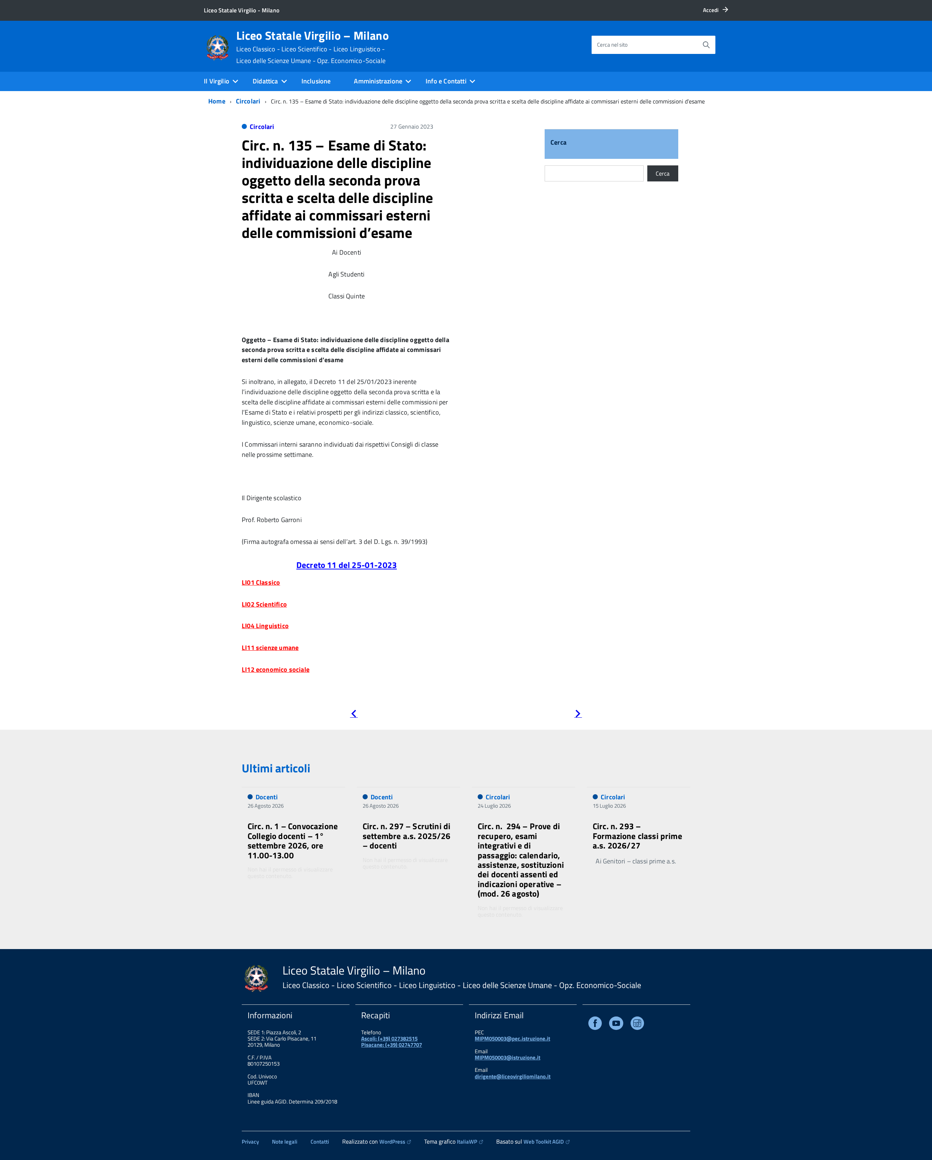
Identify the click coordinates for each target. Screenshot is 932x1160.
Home (216, 101)
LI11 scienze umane (270, 647)
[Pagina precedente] (354, 715)
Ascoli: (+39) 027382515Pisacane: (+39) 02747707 (391, 1041)
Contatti (320, 1141)
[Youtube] (616, 1024)
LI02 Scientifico (264, 604)
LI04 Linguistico (265, 626)
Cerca (558, 143)
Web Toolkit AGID (544, 1141)
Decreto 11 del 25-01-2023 (346, 565)
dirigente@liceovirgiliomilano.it (512, 1076)
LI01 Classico (261, 582)
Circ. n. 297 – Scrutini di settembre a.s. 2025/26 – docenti (407, 836)
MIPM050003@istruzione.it (507, 1057)
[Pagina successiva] (578, 715)
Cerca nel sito (612, 45)
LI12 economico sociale (275, 669)
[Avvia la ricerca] (706, 45)
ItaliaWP (467, 1141)
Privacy (250, 1141)
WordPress (392, 1141)
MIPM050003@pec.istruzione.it (512, 1038)
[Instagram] (637, 1024)
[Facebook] (595, 1024)
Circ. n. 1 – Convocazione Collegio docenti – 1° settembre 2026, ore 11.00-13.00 (293, 840)
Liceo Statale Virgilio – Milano (312, 47)
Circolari (248, 101)
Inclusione (316, 81)
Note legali (284, 1141)
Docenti (267, 797)
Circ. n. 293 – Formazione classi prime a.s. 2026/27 (637, 836)
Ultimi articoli (276, 768)
